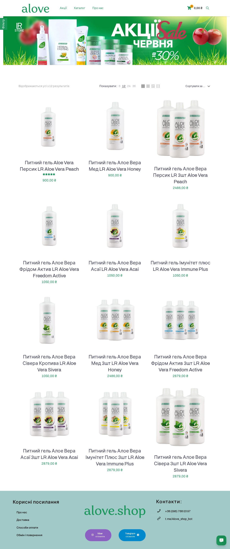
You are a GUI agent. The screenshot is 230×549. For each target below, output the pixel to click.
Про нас (22, 512)
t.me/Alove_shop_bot (178, 518)
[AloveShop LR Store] (35, 8)
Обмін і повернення (29, 535)
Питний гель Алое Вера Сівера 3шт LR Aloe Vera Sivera (180, 464)
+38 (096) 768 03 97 (178, 511)
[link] (119, 86)
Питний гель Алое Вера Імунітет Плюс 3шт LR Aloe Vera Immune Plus (115, 457)
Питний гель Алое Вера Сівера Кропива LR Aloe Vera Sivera (49, 363)
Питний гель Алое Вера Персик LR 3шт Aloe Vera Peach (180, 175)
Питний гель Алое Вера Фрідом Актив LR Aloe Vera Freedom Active (49, 269)
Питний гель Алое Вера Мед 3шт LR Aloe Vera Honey (115, 363)
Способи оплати (27, 527)
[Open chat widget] (221, 540)
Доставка (23, 519)
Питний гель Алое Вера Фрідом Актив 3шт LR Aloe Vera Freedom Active (180, 363)
